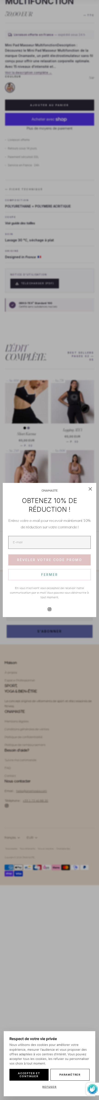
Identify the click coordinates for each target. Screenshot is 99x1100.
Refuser (49, 1086)
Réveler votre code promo (49, 560)
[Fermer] (90, 489)
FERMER (49, 575)
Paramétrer (70, 1074)
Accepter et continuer (29, 1075)
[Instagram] (49, 609)
